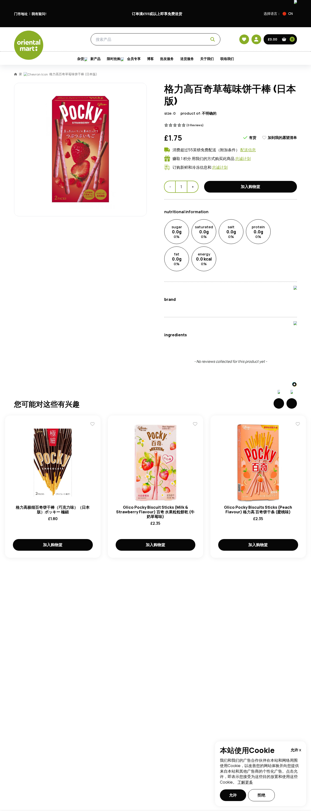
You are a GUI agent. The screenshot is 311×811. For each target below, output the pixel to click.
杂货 (68, 40)
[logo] (28, 45)
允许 (233, 795)
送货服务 (187, 59)
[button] (290, 13)
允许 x (296, 749)
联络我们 (227, 59)
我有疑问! (39, 13)
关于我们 (207, 59)
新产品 (95, 59)
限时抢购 (114, 59)
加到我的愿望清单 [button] (282, 137)
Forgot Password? (216, 219)
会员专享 (134, 59)
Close (265, 129)
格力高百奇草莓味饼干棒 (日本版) (73, 74)
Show (259, 183)
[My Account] (256, 39)
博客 (150, 59)
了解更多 (245, 782)
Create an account (229, 247)
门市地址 (21, 13)
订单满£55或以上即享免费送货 (157, 13)
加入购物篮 (52, 544)
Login (216, 201)
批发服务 (167, 59)
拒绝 (261, 795)
